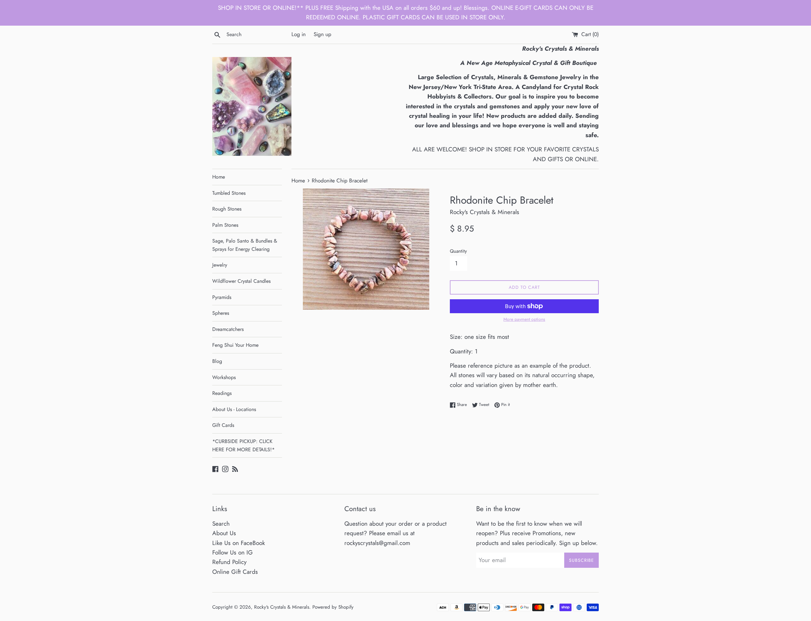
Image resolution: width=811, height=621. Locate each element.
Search (221, 523)
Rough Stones (226, 208)
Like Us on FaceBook (238, 543)
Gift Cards (223, 425)
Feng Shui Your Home (235, 345)
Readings (222, 393)
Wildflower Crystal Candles (241, 281)
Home (218, 177)
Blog (217, 361)
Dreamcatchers (228, 329)
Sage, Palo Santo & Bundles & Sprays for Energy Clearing (244, 245)
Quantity (458, 251)
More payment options (524, 319)
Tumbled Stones (229, 193)
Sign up (322, 34)
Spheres (220, 313)
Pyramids (221, 297)
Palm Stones (225, 225)
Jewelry (219, 265)
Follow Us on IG (232, 552)
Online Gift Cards (235, 571)
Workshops (224, 377)
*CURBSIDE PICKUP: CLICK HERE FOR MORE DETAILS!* (243, 445)
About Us (224, 533)
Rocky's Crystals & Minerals (281, 607)
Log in (298, 34)
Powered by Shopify (333, 607)
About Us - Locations (234, 409)
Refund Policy (229, 562)
